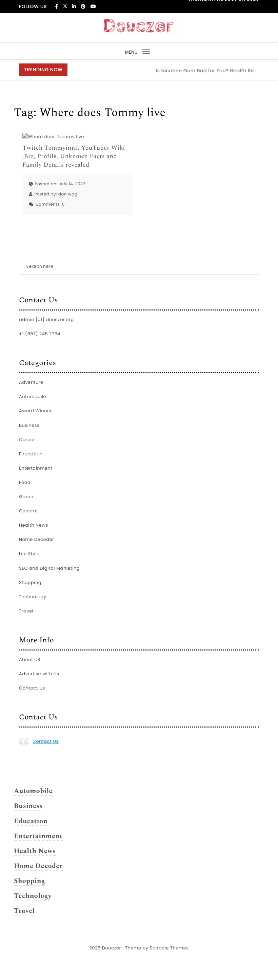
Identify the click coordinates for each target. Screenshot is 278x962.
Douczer (111, 948)
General (28, 511)
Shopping (30, 582)
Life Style (29, 553)
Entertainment (36, 468)
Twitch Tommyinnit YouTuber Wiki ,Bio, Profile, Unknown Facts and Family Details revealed (73, 157)
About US (29, 659)
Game (26, 496)
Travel (26, 611)
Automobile (32, 396)
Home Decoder (36, 539)
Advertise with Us (39, 674)
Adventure (31, 382)
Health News (33, 525)
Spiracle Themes (169, 948)
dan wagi (68, 194)
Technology (32, 596)
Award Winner (35, 411)
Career (27, 439)
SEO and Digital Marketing (49, 568)
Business (29, 425)
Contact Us (32, 688)
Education (31, 454)
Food (25, 482)
